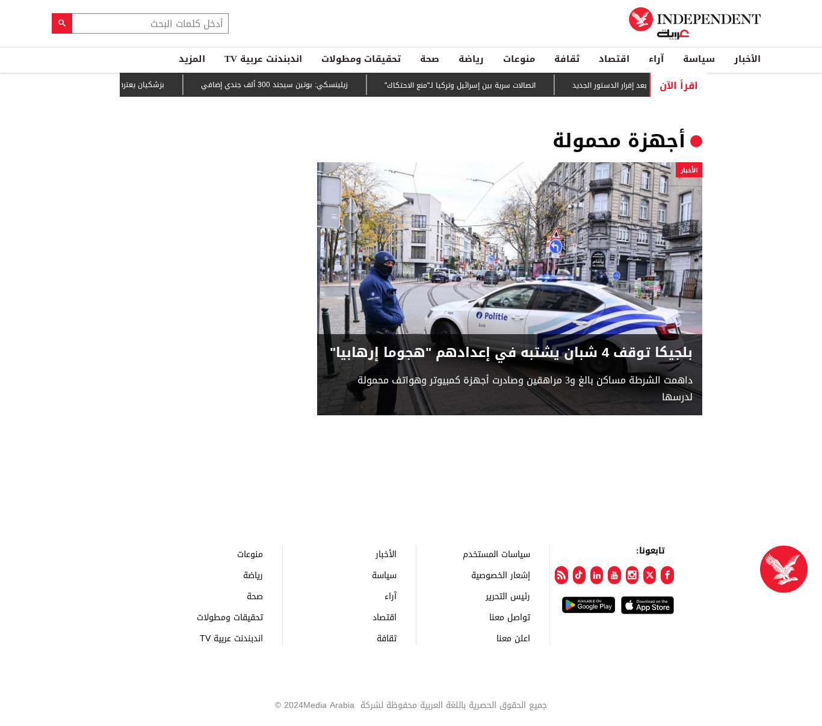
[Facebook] (667, 575)
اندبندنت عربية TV (263, 58)
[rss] (561, 575)
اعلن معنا (513, 637)
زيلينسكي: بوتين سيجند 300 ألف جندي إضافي (288, 84)
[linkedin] (596, 575)
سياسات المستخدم (496, 553)
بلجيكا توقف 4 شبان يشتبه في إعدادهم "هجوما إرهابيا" (511, 353)
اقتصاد (614, 58)
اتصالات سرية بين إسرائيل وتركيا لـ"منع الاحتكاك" (473, 85)
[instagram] (632, 575)
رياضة (471, 58)
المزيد (192, 58)
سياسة (699, 58)
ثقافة (566, 58)
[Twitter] (649, 575)
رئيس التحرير (508, 595)
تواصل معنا (509, 616)
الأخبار (747, 58)
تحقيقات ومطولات (361, 58)
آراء (656, 58)
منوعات (519, 58)
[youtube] (614, 575)
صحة (429, 58)
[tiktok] (579, 575)
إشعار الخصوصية (500, 574)
